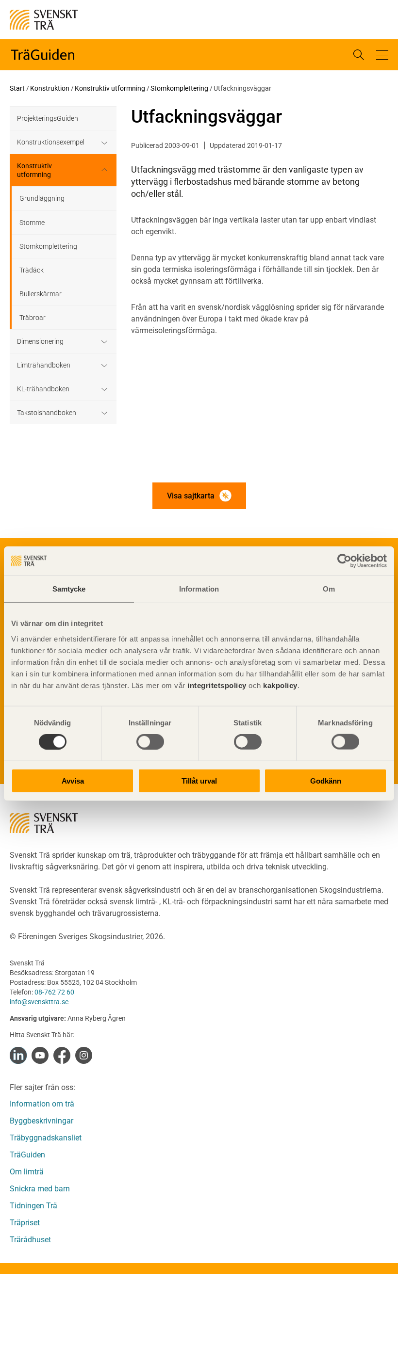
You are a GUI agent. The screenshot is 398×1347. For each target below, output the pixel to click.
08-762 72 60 (54, 992)
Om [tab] (329, 589)
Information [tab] (199, 589)
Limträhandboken (43, 365)
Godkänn (325, 780)
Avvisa (73, 780)
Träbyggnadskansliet (46, 1137)
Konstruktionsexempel (50, 142)
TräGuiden (27, 1154)
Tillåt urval (199, 780)
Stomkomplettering (179, 88)
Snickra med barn (40, 1188)
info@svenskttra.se (39, 1002)
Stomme (32, 222)
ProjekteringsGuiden (47, 118)
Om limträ (27, 1171)
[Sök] (358, 54)
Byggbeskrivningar (41, 1120)
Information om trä (42, 1103)
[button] (382, 55)
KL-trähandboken (43, 389)
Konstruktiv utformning (110, 88)
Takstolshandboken (46, 413)
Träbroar (32, 317)
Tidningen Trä (33, 1205)
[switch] (150, 742)
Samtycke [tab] (69, 589)
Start (17, 88)
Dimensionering (40, 341)
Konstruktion (49, 88)
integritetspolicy (216, 685)
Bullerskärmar (40, 294)
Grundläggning (42, 198)
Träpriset (25, 1222)
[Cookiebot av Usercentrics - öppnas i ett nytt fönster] (344, 561)
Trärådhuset (30, 1239)
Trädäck (31, 270)
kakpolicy (280, 685)
